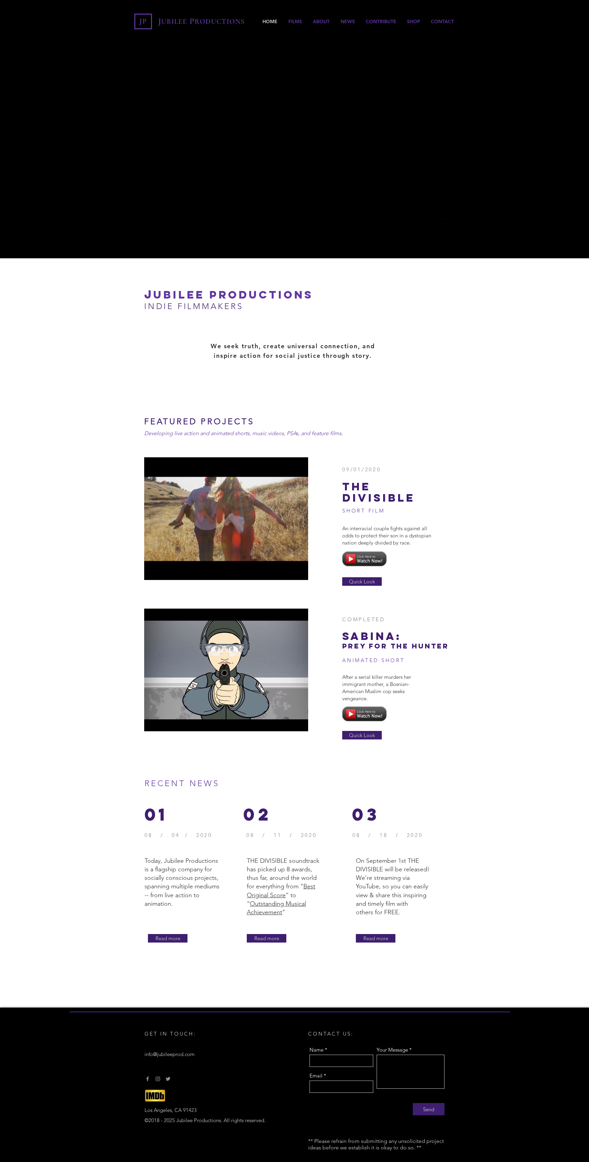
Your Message (392, 1049)
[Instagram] (158, 1079)
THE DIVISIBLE (378, 492)
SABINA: (372, 636)
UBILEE (175, 21)
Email (315, 1075)
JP (143, 21)
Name (316, 1049)
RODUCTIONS (220, 21)
